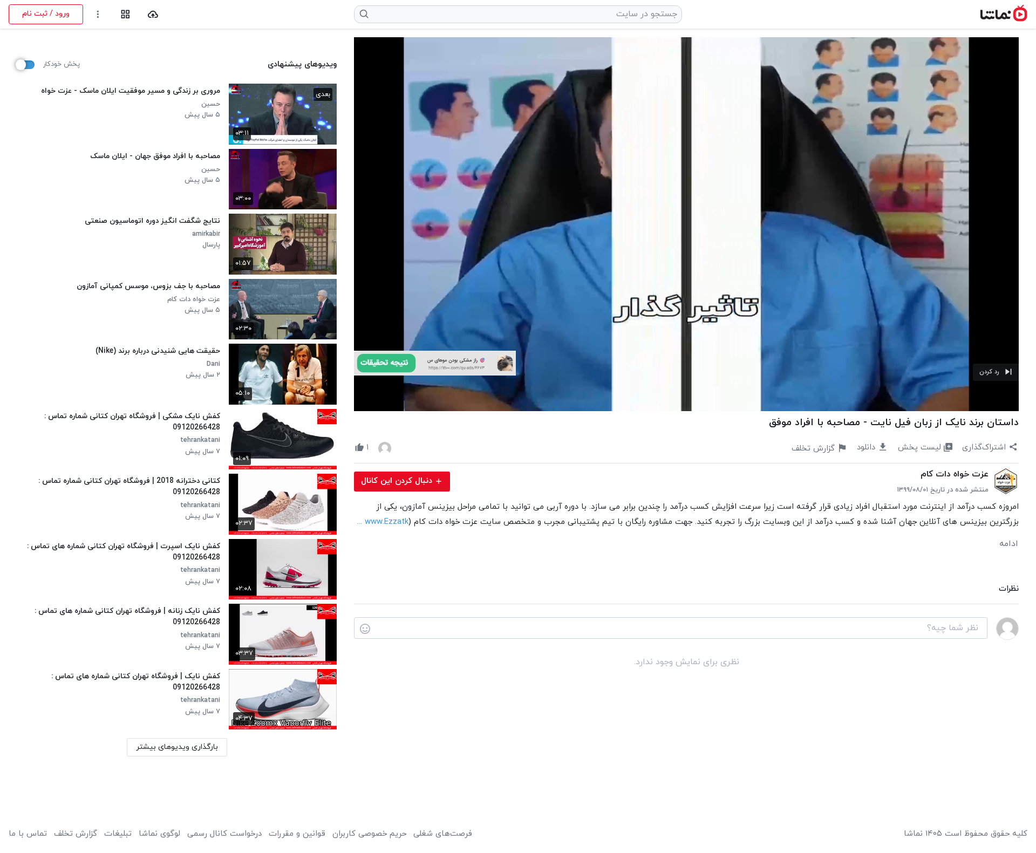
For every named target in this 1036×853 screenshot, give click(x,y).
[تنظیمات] (98, 14)
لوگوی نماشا (159, 834)
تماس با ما (28, 834)
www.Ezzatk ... (382, 522)
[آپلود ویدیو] (153, 14)
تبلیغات (118, 834)
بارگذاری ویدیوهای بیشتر (177, 747)
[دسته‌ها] (125, 14)
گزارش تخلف (75, 834)
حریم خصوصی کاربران (369, 834)
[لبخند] (365, 628)
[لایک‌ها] (385, 447)
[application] (686, 224)
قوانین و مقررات (297, 834)
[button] (996, 372)
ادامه (1008, 543)
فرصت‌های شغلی (442, 834)
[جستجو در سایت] (364, 14)
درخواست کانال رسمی (224, 834)
